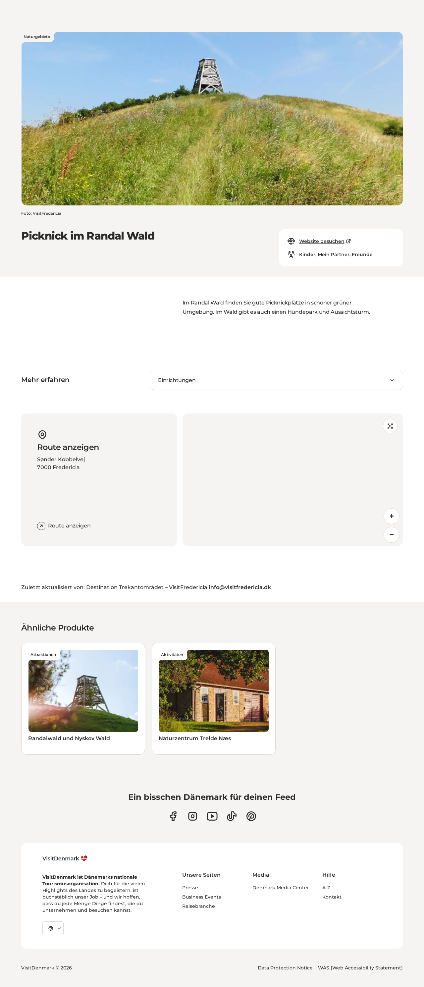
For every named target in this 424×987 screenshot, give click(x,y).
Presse (190, 888)
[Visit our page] (192, 816)
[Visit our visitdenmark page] (212, 816)
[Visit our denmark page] (173, 816)
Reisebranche (198, 906)
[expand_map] (390, 426)
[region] (293, 479)
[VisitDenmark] (65, 858)
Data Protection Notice (285, 968)
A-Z (326, 888)
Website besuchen (321, 241)
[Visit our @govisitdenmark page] (232, 816)
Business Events (201, 897)
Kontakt (332, 897)
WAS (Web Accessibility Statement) (360, 968)
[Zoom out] (391, 535)
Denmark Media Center (280, 888)
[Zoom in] (391, 516)
